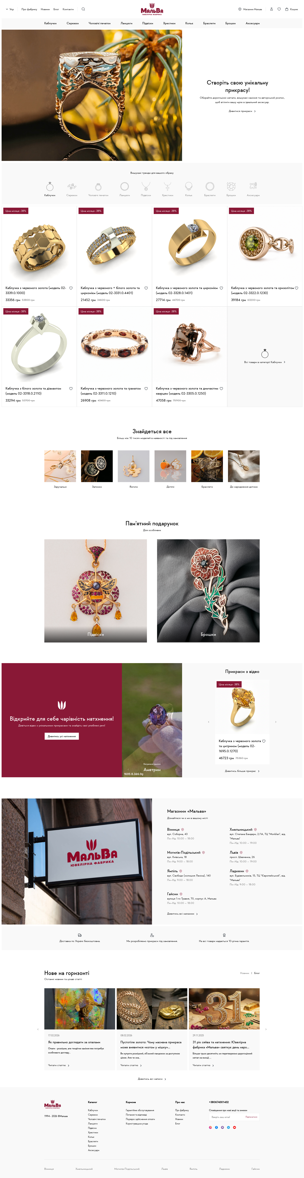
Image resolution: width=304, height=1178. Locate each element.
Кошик (294, 9)
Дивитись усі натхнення (62, 736)
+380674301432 (219, 1102)
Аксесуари (253, 23)
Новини (45, 9)
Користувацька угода (137, 1123)
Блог (56, 9)
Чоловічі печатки (100, 23)
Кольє (189, 23)
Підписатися (251, 1117)
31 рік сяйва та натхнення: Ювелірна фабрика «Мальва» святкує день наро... (221, 1044)
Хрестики (169, 23)
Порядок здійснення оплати (140, 1119)
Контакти (68, 9)
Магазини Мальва (252, 9)
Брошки (230, 23)
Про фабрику (29, 9)
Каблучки (50, 23)
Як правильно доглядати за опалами (74, 1042)
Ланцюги (126, 23)
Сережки (73, 23)
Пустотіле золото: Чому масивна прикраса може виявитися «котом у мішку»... (150, 1044)
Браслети (209, 23)
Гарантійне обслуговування (140, 1110)
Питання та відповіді (136, 1114)
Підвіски (147, 23)
